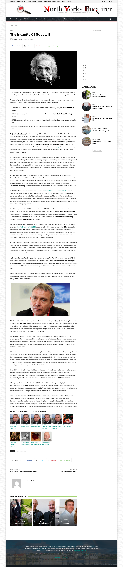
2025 (84, 68)
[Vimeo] (109, 1)
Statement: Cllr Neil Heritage (46, 443)
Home (12, 25)
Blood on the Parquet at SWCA (36, 443)
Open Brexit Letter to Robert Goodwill (56, 426)
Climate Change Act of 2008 (26, 227)
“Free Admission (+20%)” (68, 472)
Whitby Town (96, 139)
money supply (54, 147)
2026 (84, 65)
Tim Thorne (18, 39)
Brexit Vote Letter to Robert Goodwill (46, 426)
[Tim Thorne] (11, 39)
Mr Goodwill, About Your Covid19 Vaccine (14, 426)
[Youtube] (112, 1)
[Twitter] (107, 1)
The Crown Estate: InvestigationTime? (21, 522)
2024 (84, 71)
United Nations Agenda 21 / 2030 (56, 191)
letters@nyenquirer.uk (89, 554)
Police (66, 519)
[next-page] (14, 529)
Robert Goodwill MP (21, 451)
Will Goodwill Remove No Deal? (36, 425)
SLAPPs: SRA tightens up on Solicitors (23, 472)
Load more (97, 150)
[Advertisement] (97, 43)
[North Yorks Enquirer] (24, 9)
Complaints (65, 557)
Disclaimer (57, 557)
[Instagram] (105, 1)
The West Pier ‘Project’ (100, 131)
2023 (84, 74)
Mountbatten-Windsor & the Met (66, 522)
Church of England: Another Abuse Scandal (43, 522)
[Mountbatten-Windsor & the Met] (66, 512)
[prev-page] (11, 529)
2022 (84, 76)
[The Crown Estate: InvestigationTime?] (21, 512)
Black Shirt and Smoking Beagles (25, 443)
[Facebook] (102, 1)
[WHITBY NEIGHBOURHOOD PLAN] (86, 141)
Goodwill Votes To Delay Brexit (25, 425)
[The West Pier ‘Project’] (86, 130)
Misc (16, 25)
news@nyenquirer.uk (80, 550)
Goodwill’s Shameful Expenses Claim (14, 444)
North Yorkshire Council (100, 128)
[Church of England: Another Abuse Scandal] (44, 512)
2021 (84, 79)
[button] (110, 19)
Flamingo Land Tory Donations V (67, 425)
